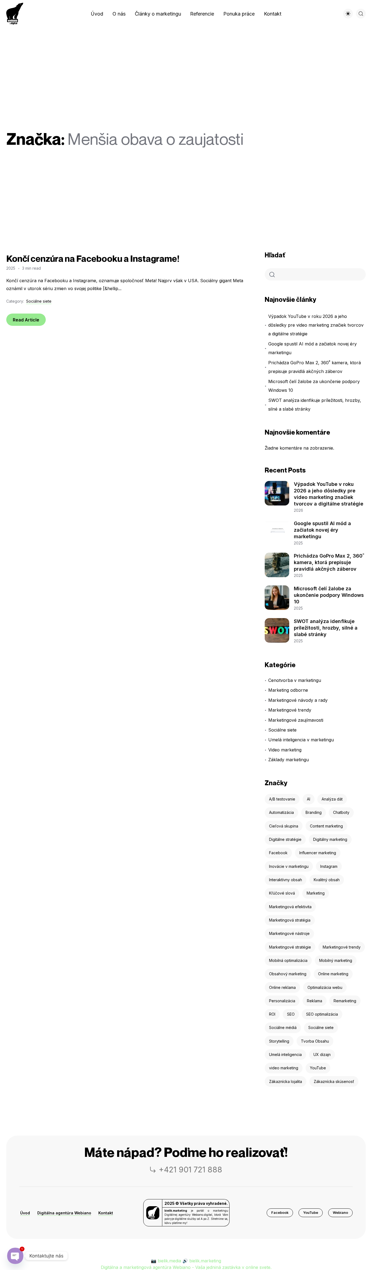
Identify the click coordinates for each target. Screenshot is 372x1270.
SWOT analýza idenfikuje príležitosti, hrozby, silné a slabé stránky (314, 405)
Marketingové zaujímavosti (295, 720)
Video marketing (284, 750)
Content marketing (326, 826)
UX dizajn (322, 1054)
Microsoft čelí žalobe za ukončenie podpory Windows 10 (314, 386)
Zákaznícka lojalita (285, 1081)
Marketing (316, 893)
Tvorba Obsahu (315, 1041)
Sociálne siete (38, 301)
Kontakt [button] (105, 1213)
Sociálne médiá (283, 1027)
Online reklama (282, 987)
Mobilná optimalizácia (288, 960)
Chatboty (341, 812)
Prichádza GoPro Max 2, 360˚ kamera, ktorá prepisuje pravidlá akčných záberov (314, 367)
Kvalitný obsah (327, 879)
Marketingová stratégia (289, 920)
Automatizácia (281, 812)
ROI (272, 1014)
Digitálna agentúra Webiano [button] (64, 1213)
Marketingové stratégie (290, 947)
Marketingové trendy (289, 710)
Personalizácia (282, 1000)
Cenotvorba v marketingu (294, 680)
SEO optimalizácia (322, 1014)
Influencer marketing (317, 852)
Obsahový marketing (287, 973)
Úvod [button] (25, 1213)
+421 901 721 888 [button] (190, 1169)
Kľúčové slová (282, 893)
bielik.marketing (205, 1260)
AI (308, 799)
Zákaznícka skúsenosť (334, 1081)
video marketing (283, 1068)
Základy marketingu (288, 759)
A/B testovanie (282, 799)
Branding (314, 812)
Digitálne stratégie (285, 839)
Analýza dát (332, 799)
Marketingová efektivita (290, 906)
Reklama (314, 1000)
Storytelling (279, 1041)
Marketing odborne (288, 690)
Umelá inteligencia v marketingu (301, 739)
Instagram (328, 866)
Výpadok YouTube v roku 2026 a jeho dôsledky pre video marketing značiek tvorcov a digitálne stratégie (316, 325)
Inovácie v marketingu (289, 866)
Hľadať (275, 255)
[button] (280, 1212)
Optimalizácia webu (324, 987)
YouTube (318, 1068)
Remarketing (345, 1000)
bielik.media (169, 1260)
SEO (291, 1014)
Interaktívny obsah (285, 879)
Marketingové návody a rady (298, 700)
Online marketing (333, 973)
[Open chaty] (15, 1256)
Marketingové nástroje (289, 933)
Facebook (278, 852)
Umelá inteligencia (285, 1054)
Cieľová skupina (283, 826)
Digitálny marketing (330, 839)
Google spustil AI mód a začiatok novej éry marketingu (312, 348)
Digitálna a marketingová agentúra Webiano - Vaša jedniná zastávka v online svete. (186, 1267)
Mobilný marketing (335, 960)
